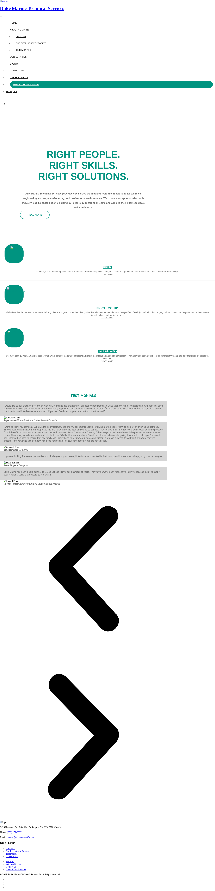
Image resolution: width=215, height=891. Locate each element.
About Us (21, 36)
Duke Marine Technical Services (32, 8)
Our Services (18, 57)
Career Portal (19, 77)
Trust (107, 267)
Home (13, 23)
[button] (83, 569)
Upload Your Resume (26, 84)
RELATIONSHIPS (107, 307)
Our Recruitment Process (31, 43)
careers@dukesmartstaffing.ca (20, 837)
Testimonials (23, 50)
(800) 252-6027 (14, 832)
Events (14, 63)
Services (10, 861)
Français (11, 91)
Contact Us (17, 70)
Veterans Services (14, 864)
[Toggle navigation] (1, 16)
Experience (107, 351)
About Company (19, 29)
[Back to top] (4, 1)
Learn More (107, 274)
